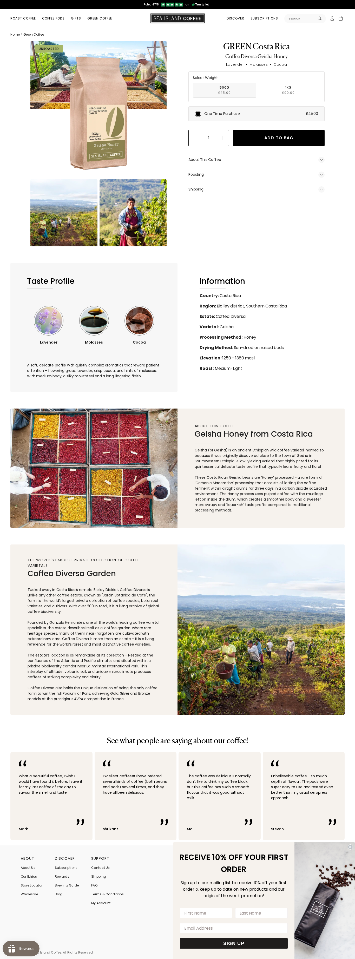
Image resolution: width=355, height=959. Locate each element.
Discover (235, 18)
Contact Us (100, 867)
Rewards (62, 876)
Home (15, 34)
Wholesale (29, 894)
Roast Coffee (23, 18)
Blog (58, 894)
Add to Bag (279, 138)
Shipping (98, 876)
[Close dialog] (350, 847)
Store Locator (31, 885)
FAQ (94, 885)
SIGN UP (233, 943)
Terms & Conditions (107, 894)
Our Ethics (29, 876)
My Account (100, 903)
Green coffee (99, 18)
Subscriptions (264, 18)
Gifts (76, 18)
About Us (28, 867)
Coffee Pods (53, 18)
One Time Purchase (261, 113)
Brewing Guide (67, 885)
